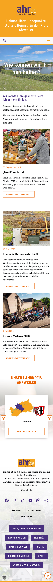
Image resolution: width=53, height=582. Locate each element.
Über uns (16, 510)
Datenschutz (34, 510)
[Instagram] (15, 500)
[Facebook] (7, 500)
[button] (47, 40)
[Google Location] (38, 500)
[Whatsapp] (46, 500)
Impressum (26, 516)
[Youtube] (30, 500)
